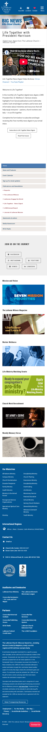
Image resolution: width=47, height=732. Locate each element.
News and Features (9, 170)
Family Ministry (7, 487)
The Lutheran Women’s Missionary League (30, 593)
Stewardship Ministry (30, 506)
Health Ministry (7, 490)
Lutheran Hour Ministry (11, 592)
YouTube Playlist (17, 82)
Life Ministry (28, 490)
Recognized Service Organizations (9, 501)
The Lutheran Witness (11, 195)
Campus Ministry (8, 477)
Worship (5, 515)
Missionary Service (30, 493)
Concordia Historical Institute (10, 616)
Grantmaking (28, 487)
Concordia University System (29, 621)
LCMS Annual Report (11, 208)
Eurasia (20, 529)
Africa (9, 529)
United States (39, 529)
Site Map (30, 709)
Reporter (7, 190)
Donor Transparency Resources (15, 702)
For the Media (19, 709)
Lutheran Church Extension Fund (27, 627)
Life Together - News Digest (13, 203)
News (5, 166)
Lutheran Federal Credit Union (8, 632)
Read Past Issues (23, 136)
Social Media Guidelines (20, 711)
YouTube (35, 260)
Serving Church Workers (32, 503)
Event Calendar (8, 175)
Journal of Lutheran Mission (13, 212)
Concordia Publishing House (10, 621)
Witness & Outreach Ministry (30, 511)
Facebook (14, 254)
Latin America (29, 529)
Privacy (6, 711)
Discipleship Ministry (30, 474)
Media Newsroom (9, 223)
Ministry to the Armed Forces (9, 494)
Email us (9, 541)
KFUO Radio (7, 229)
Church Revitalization (9, 480)
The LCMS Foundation (29, 631)
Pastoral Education (30, 497)
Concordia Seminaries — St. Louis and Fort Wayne (10, 599)
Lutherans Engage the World (13, 199)
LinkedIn (31, 266)
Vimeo (14, 266)
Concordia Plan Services (27, 616)
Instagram (15, 260)
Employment (7, 709)
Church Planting (29, 477)
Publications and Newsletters (13, 186)
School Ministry (29, 500)
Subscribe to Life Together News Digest (22, 130)
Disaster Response (8, 483)
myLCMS (21, 11)
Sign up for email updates (11, 181)
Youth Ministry (28, 515)
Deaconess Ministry (30, 480)
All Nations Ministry (8, 474)
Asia (14, 529)
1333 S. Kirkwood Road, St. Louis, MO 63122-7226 (22, 557)
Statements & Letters (10, 218)
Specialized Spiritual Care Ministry (10, 507)
